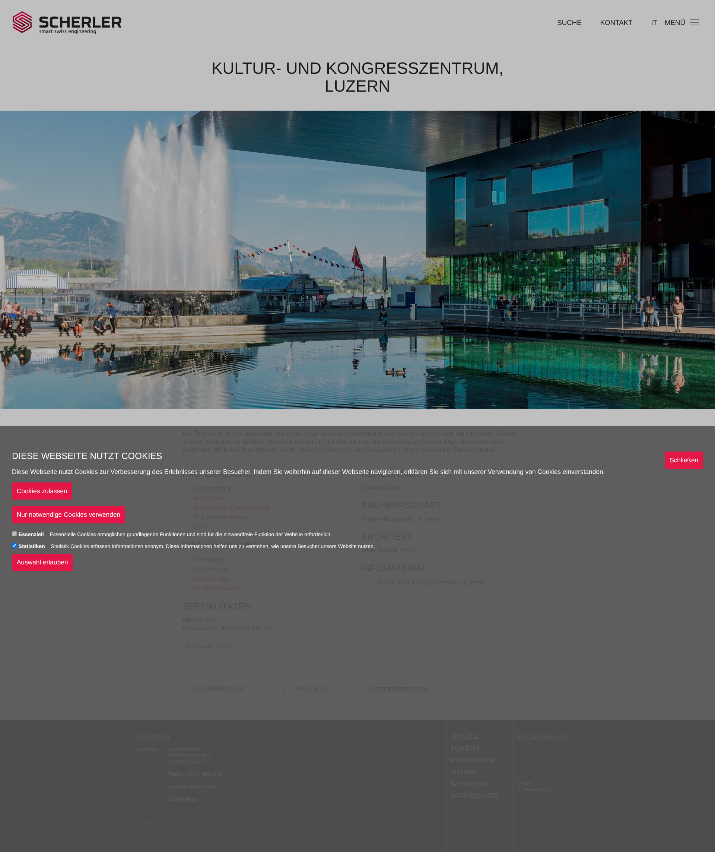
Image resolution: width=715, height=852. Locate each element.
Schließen (684, 459)
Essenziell (32, 534)
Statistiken (33, 546)
